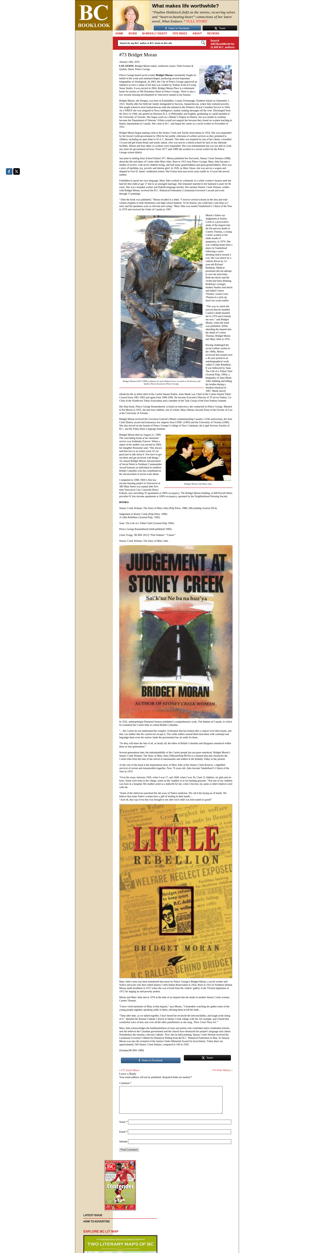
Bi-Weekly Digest (154, 33)
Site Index (180, 33)
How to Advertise (96, 1221)
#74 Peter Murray (221, 1070)
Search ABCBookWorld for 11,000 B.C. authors (222, 44)
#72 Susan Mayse (130, 1070)
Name (123, 1122)
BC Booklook (94, 15)
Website (123, 1141)
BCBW (133, 33)
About (197, 33)
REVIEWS (213, 33)
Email (123, 1131)
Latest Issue (92, 1215)
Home (119, 33)
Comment (125, 1083)
